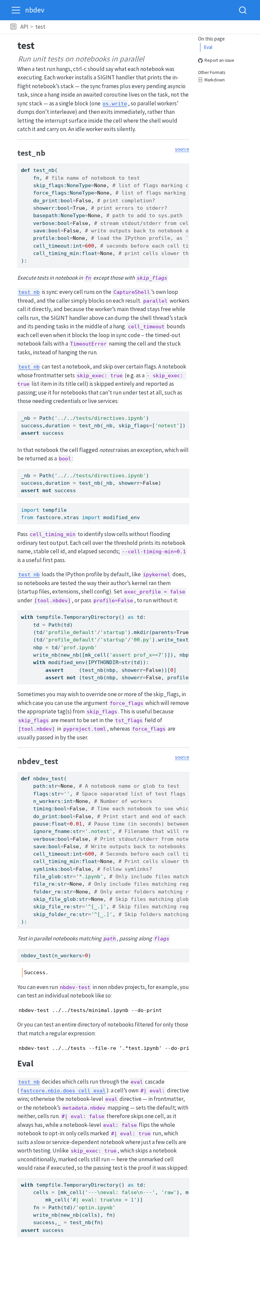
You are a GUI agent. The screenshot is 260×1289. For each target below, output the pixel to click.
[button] (13, 27)
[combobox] (243, 10)
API (24, 26)
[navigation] (151, 27)
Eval (208, 47)
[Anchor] (51, 152)
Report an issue (219, 61)
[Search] (242, 10)
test (40, 26)
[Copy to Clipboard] (185, 165)
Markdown (214, 80)
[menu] (16, 10)
